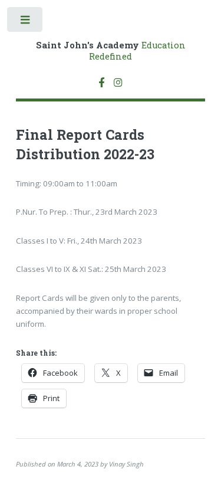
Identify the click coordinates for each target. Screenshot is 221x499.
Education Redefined (111, 51)
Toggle (25, 22)
